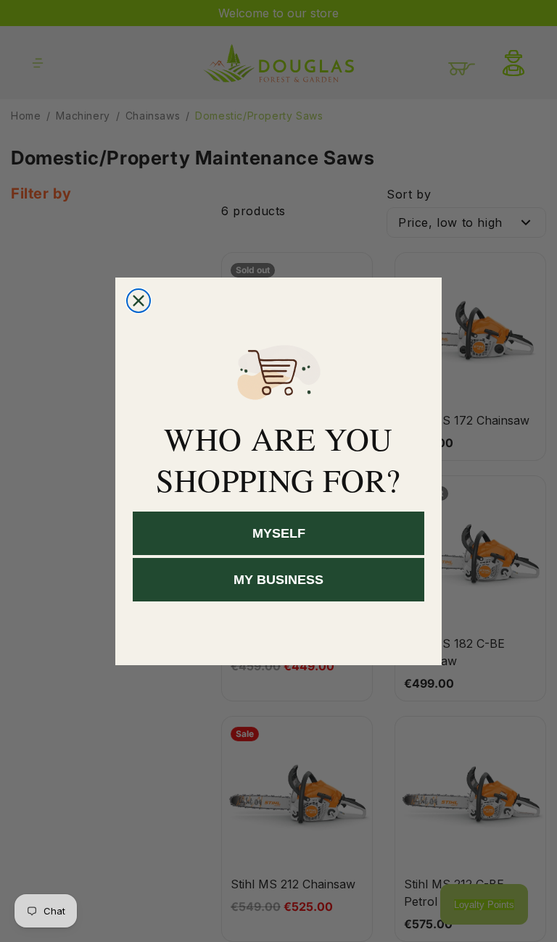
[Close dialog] (138, 300)
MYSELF (278, 533)
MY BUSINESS (278, 579)
